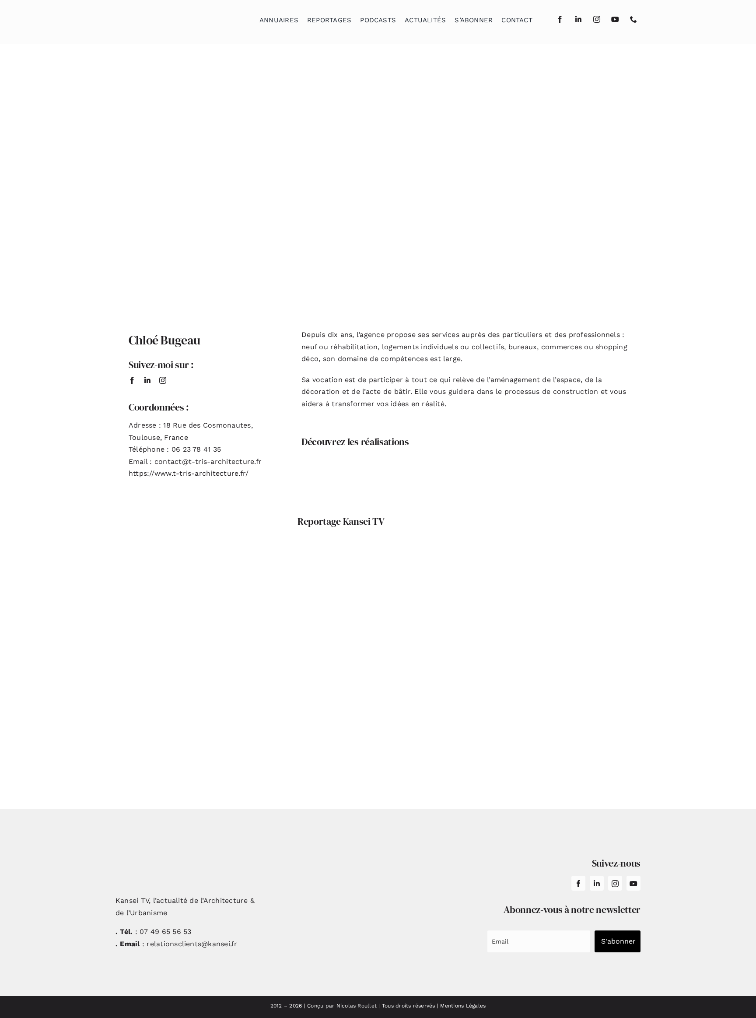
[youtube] (615, 19)
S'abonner (618, 941)
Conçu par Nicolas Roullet (342, 1006)
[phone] (633, 19)
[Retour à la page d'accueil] (160, 18)
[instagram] (597, 19)
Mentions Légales (463, 1006)
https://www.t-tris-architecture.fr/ (188, 473)
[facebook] (560, 19)
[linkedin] (578, 19)
